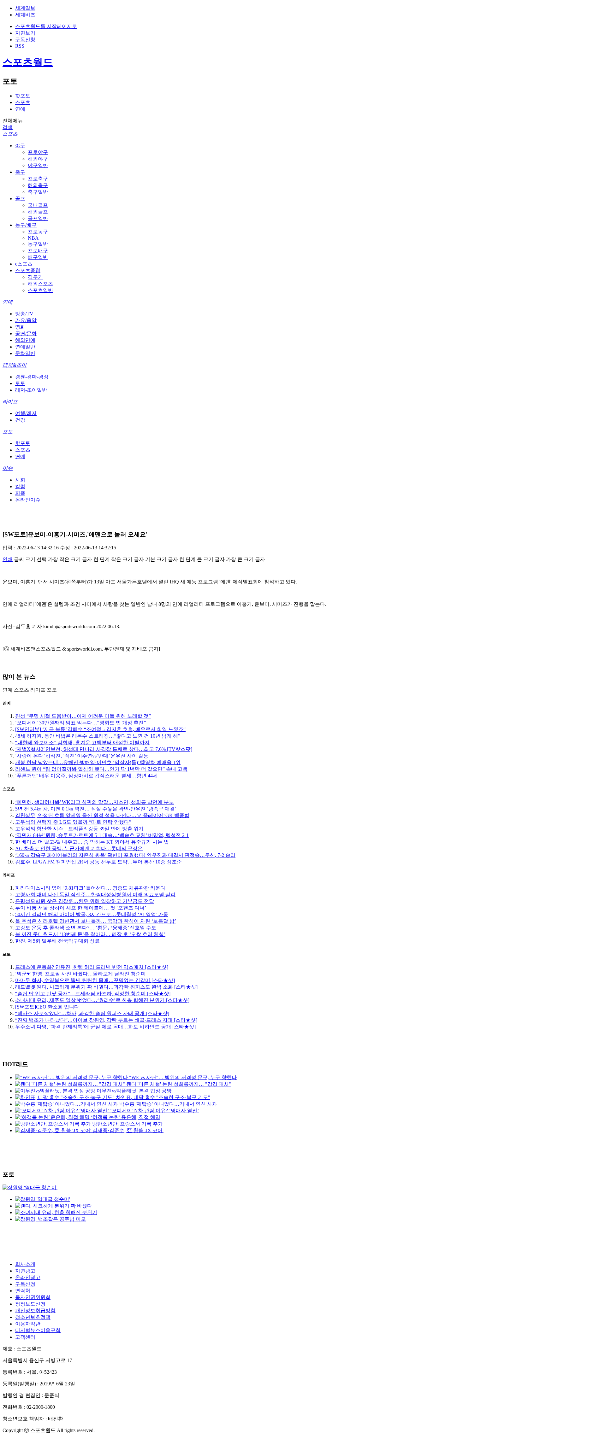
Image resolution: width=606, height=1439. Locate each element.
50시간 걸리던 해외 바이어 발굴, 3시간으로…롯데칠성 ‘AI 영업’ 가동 (91, 914)
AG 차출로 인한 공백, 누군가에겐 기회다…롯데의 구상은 (79, 848)
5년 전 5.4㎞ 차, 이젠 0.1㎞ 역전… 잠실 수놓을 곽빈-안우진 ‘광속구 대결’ (95, 808)
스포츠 (22, 102)
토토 (20, 383)
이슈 (8, 468)
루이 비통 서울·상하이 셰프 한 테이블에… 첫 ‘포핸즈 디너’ (80, 907)
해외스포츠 (40, 283)
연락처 (22, 1290)
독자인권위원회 (32, 1297)
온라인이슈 (27, 499)
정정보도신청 (30, 1304)
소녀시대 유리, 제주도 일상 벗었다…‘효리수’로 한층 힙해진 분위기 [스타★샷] (102, 1000)
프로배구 (38, 250)
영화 (20, 327)
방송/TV (24, 313)
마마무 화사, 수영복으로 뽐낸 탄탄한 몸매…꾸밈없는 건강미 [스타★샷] (95, 980)
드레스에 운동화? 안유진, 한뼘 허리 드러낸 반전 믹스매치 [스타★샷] (91, 967)
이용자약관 (27, 1323)
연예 (20, 109)
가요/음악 (26, 320)
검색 (8, 127)
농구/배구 (26, 225)
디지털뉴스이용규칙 (38, 1330)
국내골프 (38, 205)
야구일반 (38, 165)
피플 (20, 493)
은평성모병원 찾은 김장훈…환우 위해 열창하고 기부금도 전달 (84, 901)
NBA (33, 238)
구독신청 (25, 39)
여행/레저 (26, 413)
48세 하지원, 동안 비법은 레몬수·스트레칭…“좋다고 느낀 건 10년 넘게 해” (97, 736)
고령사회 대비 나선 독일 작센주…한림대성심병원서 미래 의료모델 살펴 (95, 894)
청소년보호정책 (32, 1317)
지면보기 (25, 33)
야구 (20, 145)
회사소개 (25, 1264)
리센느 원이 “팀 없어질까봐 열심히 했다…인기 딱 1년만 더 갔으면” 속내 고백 (101, 769)
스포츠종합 (27, 270)
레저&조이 (15, 365)
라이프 (10, 401)
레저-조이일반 (31, 390)
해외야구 (38, 158)
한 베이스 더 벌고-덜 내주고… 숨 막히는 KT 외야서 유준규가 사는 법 (92, 842)
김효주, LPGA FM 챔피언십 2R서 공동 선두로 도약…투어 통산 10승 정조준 (98, 861)
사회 (20, 480)
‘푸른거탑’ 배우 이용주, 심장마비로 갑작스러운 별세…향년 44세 (86, 775)
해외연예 (25, 340)
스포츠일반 (40, 290)
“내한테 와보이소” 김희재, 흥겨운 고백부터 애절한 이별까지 (82, 742)
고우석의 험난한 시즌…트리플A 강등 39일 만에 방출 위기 (79, 828)
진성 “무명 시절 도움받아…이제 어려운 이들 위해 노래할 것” (83, 716)
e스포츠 (24, 263)
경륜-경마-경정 (32, 376)
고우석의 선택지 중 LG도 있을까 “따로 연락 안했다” (73, 822)
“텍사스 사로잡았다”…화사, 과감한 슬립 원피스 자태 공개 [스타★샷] (92, 1013)
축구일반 (38, 192)
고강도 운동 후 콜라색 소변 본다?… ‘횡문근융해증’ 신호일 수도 (85, 927)
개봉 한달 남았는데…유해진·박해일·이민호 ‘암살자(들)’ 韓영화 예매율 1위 (98, 762)
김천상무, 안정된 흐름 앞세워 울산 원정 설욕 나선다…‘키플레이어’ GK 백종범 (102, 815)
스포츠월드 (28, 62)
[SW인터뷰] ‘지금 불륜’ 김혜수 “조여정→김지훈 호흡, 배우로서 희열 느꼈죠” (100, 729)
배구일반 (38, 257)
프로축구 (38, 178)
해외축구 (38, 185)
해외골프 (38, 211)
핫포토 (22, 95)
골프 (20, 198)
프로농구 (38, 231)
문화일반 (25, 353)
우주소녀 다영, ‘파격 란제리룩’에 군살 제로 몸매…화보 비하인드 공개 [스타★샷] (105, 1026)
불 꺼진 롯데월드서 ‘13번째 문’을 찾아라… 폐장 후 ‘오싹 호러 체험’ (90, 934)
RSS (19, 46)
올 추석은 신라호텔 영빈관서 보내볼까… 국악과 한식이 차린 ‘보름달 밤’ (95, 921)
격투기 (35, 277)
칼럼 (20, 486)
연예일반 (25, 346)
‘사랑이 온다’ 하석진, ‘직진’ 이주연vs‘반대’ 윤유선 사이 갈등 (81, 755)
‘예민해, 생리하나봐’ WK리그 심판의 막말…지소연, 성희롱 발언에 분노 (94, 802)
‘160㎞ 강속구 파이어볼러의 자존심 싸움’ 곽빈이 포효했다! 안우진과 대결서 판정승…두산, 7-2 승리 (125, 855)
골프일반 (38, 218)
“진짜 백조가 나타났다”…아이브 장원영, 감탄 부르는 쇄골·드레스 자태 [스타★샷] (106, 1020)
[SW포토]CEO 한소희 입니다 (47, 1006)
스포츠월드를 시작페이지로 (46, 26)
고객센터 (25, 1337)
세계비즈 (25, 14)
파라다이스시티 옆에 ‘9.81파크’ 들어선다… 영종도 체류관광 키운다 (90, 888)
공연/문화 (26, 333)
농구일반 (38, 244)
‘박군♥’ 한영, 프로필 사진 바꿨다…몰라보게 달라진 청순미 (80, 973)
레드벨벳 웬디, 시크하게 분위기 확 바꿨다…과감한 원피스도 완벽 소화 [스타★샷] (106, 987)
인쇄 (8, 559)
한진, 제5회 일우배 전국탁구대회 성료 (57, 941)
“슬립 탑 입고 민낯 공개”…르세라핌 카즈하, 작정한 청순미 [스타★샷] (92, 993)
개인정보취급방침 (35, 1310)
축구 (20, 172)
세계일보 (25, 8)
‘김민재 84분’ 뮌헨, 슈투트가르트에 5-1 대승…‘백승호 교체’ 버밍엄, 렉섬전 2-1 (102, 835)
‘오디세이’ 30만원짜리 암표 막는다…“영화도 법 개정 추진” (80, 722)
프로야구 (38, 152)
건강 (20, 420)
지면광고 (25, 1270)
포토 (8, 431)
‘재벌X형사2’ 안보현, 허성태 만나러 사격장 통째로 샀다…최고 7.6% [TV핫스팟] (103, 749)
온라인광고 (27, 1277)
